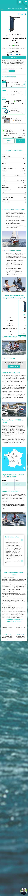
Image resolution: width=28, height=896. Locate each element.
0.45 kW (5, 70)
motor (9, 8)
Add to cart (14, 57)
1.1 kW (11, 70)
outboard (14, 8)
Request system (9, 141)
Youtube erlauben (14, 366)
